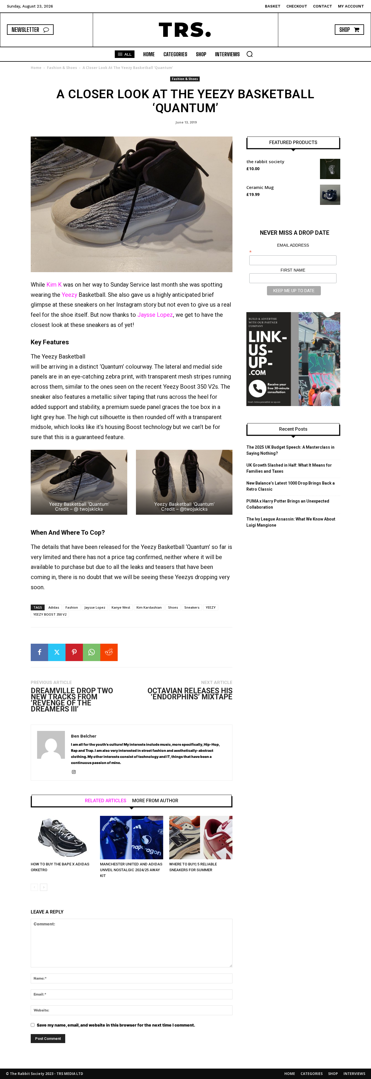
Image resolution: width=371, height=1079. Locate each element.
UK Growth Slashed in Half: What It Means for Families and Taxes (289, 468)
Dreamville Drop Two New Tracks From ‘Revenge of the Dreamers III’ (72, 700)
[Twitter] (57, 652)
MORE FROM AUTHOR (155, 800)
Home (36, 67)
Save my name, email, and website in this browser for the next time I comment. (116, 1024)
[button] (250, 54)
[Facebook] (39, 652)
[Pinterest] (74, 652)
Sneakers (191, 607)
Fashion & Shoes (62, 67)
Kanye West (121, 607)
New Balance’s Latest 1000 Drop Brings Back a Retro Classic (290, 486)
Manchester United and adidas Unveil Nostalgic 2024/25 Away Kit (131, 870)
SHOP (333, 1073)
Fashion (72, 607)
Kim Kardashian (149, 607)
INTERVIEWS (354, 1073)
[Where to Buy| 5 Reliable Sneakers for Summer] (200, 837)
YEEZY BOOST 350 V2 (49, 614)
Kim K (54, 284)
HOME (289, 1073)
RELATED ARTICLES (105, 800)
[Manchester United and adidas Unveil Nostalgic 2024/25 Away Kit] (131, 837)
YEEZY (211, 607)
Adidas (53, 607)
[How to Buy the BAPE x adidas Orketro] (62, 837)
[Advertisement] (164, 348)
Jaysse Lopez (155, 314)
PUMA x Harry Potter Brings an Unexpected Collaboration (287, 504)
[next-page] (43, 887)
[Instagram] (76, 772)
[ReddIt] (109, 652)
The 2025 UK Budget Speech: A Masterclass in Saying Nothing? (290, 450)
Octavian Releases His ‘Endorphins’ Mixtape (190, 694)
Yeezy (69, 294)
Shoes (173, 607)
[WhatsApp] (91, 652)
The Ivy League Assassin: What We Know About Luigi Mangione (290, 522)
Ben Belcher (84, 736)
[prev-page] (34, 887)
